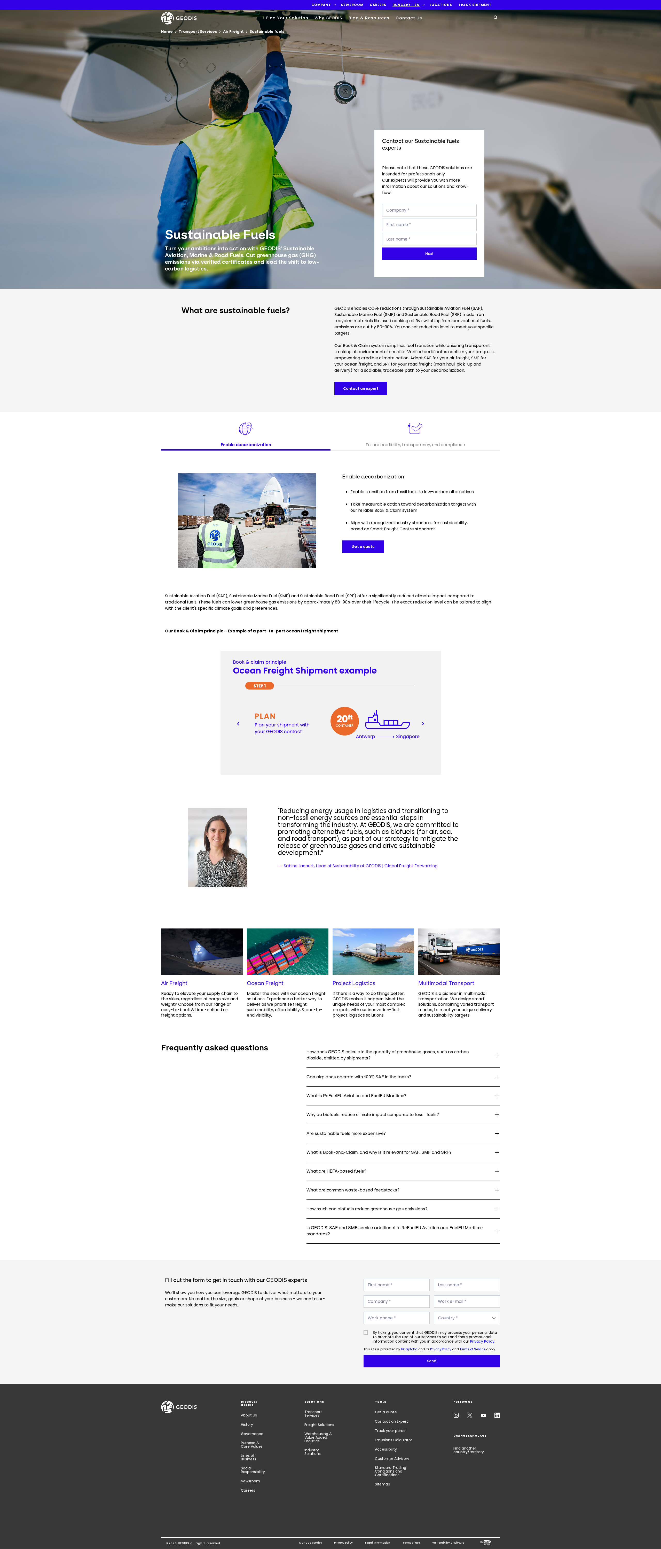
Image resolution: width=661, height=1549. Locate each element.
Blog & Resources (369, 18)
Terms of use (411, 1543)
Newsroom (250, 1481)
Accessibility (386, 1449)
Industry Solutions (312, 1451)
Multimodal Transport (446, 983)
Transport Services (313, 1413)
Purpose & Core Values (252, 1444)
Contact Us (409, 18)
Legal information (377, 1543)
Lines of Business (248, 1457)
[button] (321, 4)
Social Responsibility (253, 1470)
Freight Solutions (319, 1425)
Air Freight (174, 983)
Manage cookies (310, 1543)
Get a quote (386, 1412)
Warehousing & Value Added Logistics (318, 1437)
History (247, 1424)
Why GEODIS (328, 18)
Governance (252, 1434)
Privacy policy (343, 1543)
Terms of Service (472, 1349)
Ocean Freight (265, 983)
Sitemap (382, 1484)
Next (429, 253)
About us (249, 1415)
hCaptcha (409, 1349)
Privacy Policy (482, 1341)
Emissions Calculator (393, 1440)
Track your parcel (390, 1430)
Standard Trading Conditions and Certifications (390, 1471)
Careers (248, 1490)
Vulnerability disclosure (448, 1543)
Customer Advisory (392, 1458)
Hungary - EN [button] (406, 4)
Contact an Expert (391, 1421)
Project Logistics (354, 983)
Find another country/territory (468, 1450)
